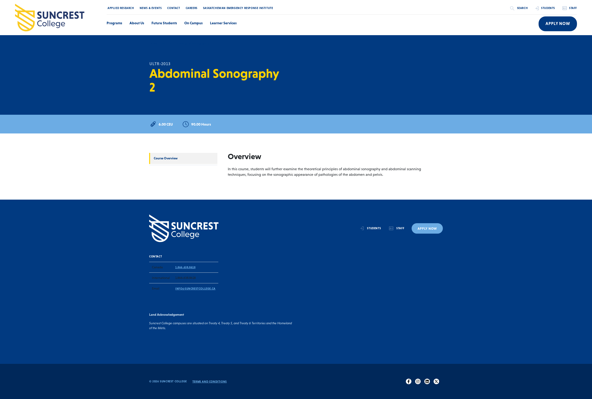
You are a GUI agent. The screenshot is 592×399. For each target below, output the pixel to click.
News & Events (151, 8)
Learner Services (223, 23)
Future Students (164, 23)
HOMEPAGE (157, 43)
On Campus (193, 23)
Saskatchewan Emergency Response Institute (238, 8)
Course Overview (166, 158)
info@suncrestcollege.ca (195, 288)
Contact (173, 8)
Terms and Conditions (209, 381)
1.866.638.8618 (185, 267)
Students (548, 8)
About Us (137, 23)
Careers (191, 8)
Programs (114, 23)
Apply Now (558, 23)
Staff (573, 8)
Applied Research (121, 8)
